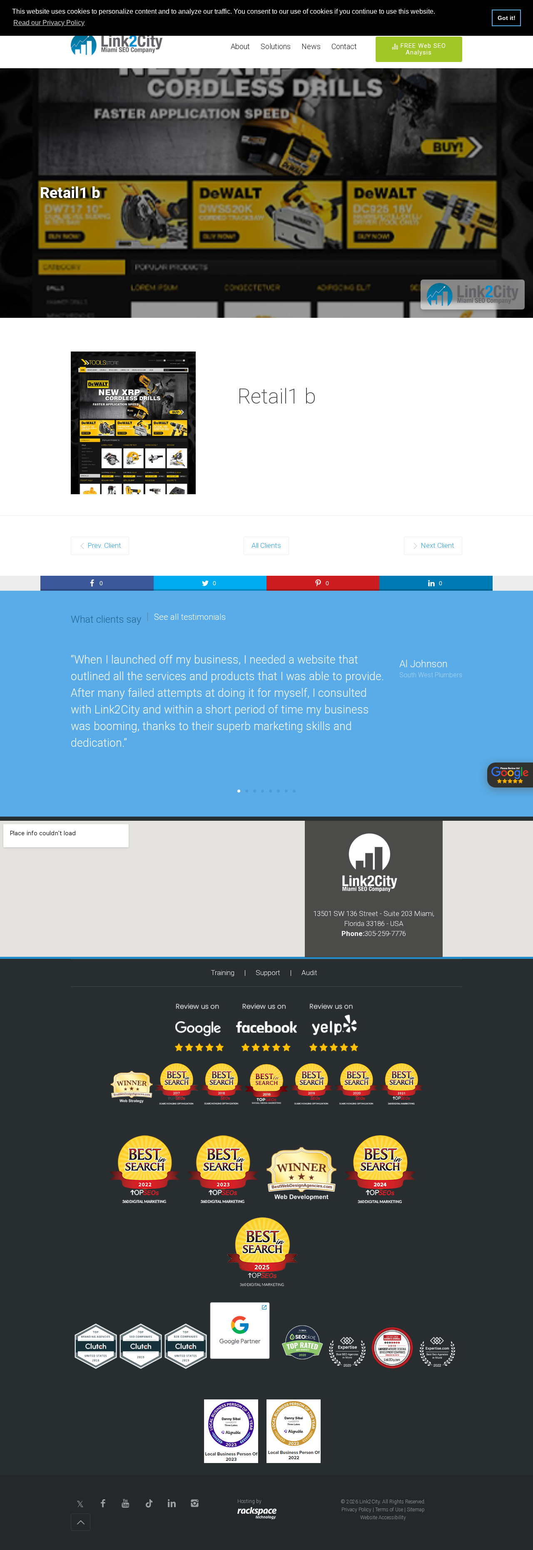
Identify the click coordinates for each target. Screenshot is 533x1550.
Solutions (276, 46)
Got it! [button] (507, 18)
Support (268, 972)
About (240, 46)
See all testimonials (190, 617)
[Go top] (80, 1522)
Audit (309, 972)
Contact (344, 46)
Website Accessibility (383, 1517)
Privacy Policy (356, 1510)
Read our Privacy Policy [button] (49, 22)
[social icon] (80, 1503)
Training (222, 972)
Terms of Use (389, 1510)
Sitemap (416, 1510)
